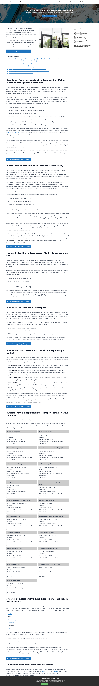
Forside (61, 2)
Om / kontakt (83, 2)
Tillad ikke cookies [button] (53, 683)
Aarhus (10, 614)
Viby (9, 628)
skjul (22, 56)
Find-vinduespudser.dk (13, 2)
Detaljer (61, 681)
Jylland (66, 2)
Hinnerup (11, 622)
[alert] (49, 681)
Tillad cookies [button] (44, 683)
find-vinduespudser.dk (12, 132)
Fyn (71, 2)
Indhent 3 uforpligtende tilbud (49, 15)
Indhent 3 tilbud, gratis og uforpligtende (18, 51)
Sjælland (76, 2)
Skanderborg (12, 620)
